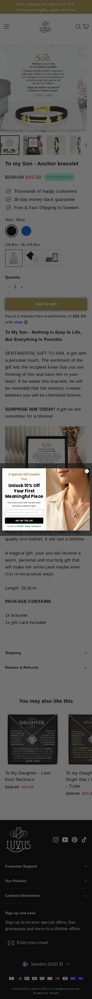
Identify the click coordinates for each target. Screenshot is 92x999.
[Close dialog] (87, 471)
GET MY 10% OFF (24, 520)
